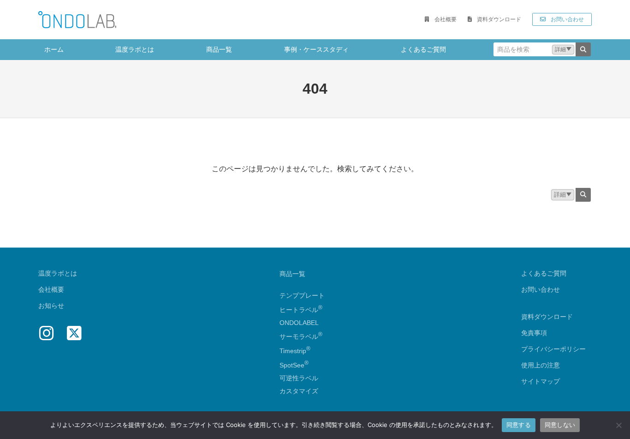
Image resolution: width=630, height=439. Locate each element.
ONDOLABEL (299, 322)
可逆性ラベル (298, 378)
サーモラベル (300, 336)
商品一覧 (292, 273)
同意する (518, 424)
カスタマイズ (298, 391)
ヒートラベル (300, 309)
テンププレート (302, 295)
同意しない (560, 424)
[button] (440, 19)
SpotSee (291, 365)
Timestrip (292, 351)
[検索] (583, 49)
